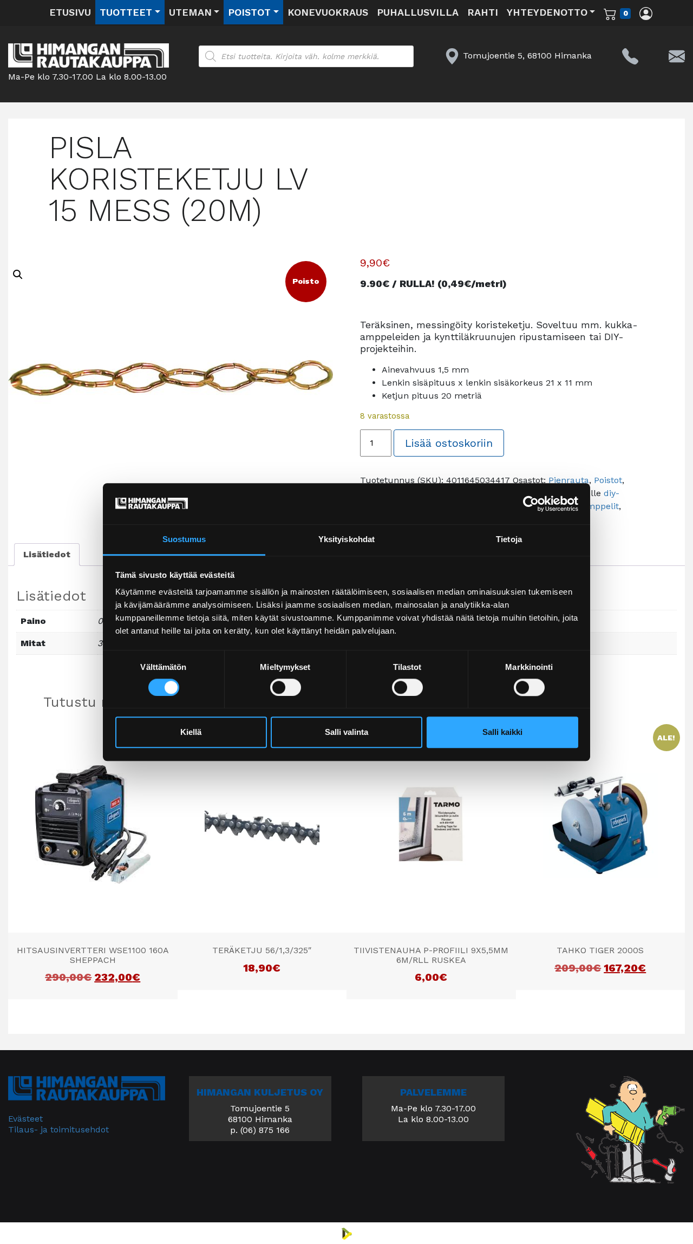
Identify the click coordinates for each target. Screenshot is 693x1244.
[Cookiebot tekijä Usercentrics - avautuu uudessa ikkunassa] (530, 504)
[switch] (285, 687)
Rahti (482, 12)
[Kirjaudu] (646, 13)
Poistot (249, 12)
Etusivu (70, 12)
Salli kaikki (502, 732)
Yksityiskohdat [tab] (346, 539)
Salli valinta (346, 732)
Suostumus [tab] (184, 539)
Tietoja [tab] (509, 539)
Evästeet (25, 1118)
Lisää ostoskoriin (449, 443)
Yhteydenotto (547, 12)
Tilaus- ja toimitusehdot (58, 1129)
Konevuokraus (327, 12)
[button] (18, 274)
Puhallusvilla (418, 12)
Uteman (190, 12)
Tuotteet (126, 12)
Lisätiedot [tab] (46, 554)
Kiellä (190, 732)
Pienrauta (568, 480)
